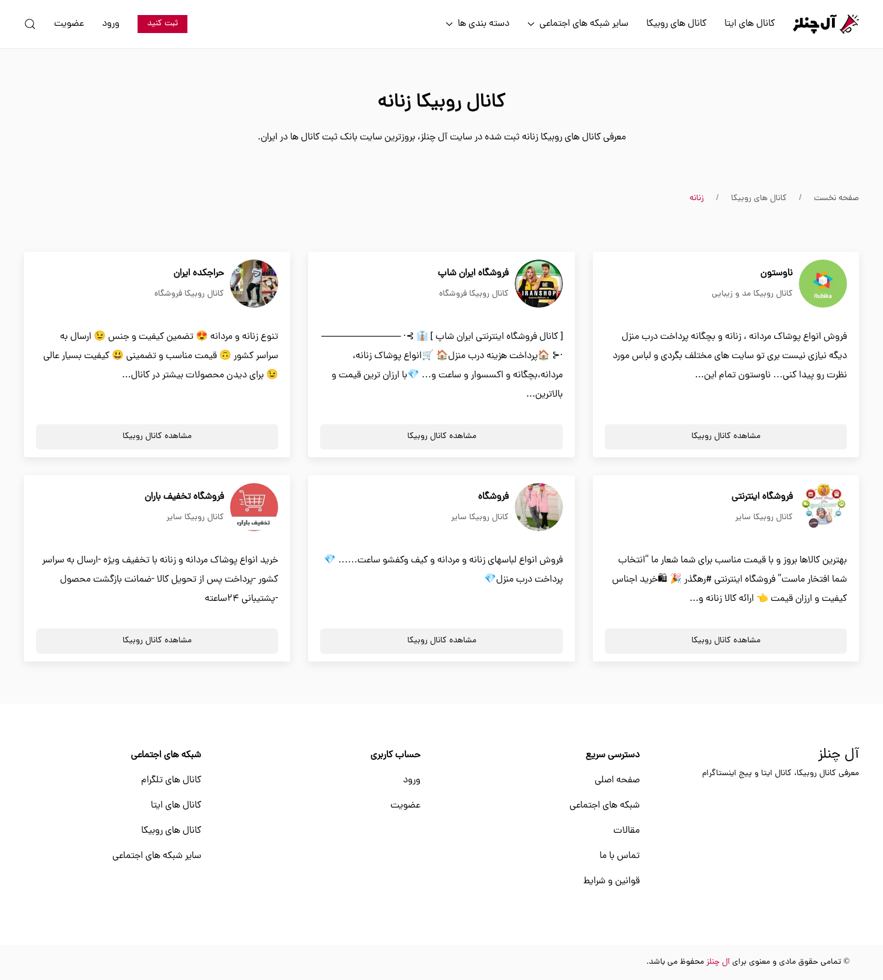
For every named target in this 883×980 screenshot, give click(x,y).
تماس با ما (619, 856)
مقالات (626, 831)
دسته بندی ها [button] (483, 24)
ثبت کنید (162, 23)
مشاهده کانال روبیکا (725, 436)
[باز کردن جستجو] (30, 24)
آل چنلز (838, 755)
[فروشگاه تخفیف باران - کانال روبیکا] (254, 508)
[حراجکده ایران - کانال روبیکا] (254, 284)
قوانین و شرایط (611, 881)
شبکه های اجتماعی (604, 806)
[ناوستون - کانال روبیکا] (823, 284)
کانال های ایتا (749, 24)
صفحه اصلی (617, 780)
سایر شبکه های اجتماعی (156, 856)
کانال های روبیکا (676, 24)
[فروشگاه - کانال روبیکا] (539, 508)
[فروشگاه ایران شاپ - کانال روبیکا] (539, 284)
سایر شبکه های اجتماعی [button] (583, 24)
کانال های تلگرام (171, 780)
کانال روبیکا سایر (764, 517)
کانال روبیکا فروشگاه (474, 294)
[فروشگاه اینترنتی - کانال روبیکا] (823, 508)
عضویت (69, 24)
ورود (111, 24)
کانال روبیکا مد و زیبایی (752, 294)
